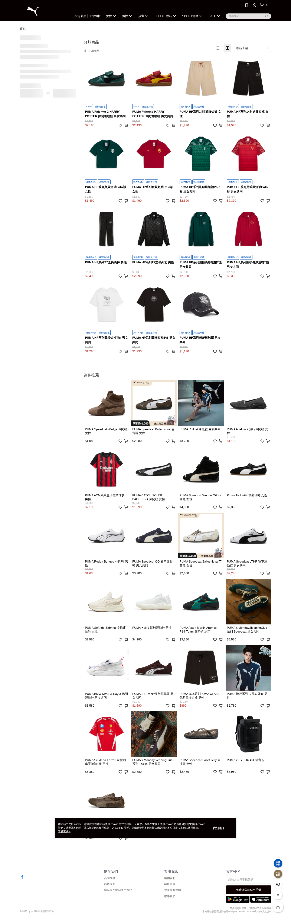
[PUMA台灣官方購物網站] (43, 11)
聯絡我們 (169, 896)
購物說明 (169, 878)
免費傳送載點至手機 (248, 889)
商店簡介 (109, 884)
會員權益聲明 (172, 890)
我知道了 (219, 828)
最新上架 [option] (242, 48)
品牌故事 (109, 878)
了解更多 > (64, 831)
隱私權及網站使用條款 (118, 890)
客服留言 (169, 884)
